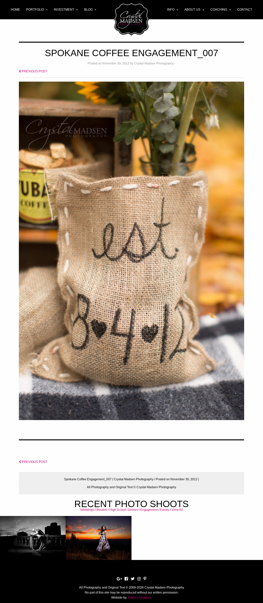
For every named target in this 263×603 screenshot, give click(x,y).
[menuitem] (15, 9)
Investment (64, 9)
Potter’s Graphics (140, 597)
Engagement (149, 509)
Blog (88, 9)
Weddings (87, 509)
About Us (192, 9)
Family (164, 509)
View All (177, 509)
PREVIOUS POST (34, 71)
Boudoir (101, 509)
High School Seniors (124, 509)
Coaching (218, 9)
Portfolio (35, 9)
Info (170, 9)
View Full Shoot (33, 536)
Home (15, 9)
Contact (244, 9)
